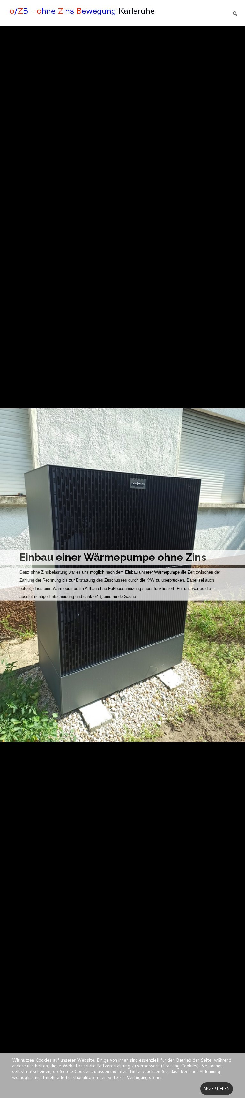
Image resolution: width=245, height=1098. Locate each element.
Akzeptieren (217, 1089)
